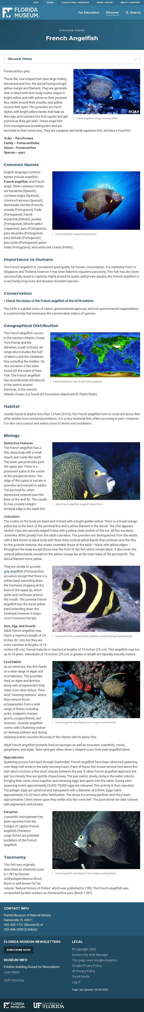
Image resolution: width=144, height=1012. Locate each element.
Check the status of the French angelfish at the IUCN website (49, 301)
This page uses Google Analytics (94, 960)
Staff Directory (14, 980)
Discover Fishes (20, 59)
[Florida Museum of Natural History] (18, 1005)
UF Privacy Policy (83, 971)
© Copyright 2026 (84, 949)
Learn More (11, 972)
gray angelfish (13, 571)
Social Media (81, 976)
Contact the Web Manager (90, 955)
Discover (112, 12)
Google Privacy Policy (87, 965)
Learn (50, 2)
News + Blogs (105, 2)
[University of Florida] (52, 1005)
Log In (76, 982)
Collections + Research (75, 2)
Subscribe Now (19, 949)
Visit (36, 2)
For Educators (88, 12)
